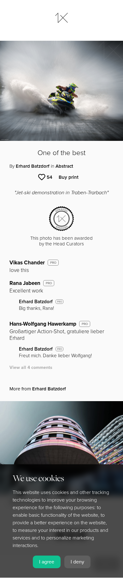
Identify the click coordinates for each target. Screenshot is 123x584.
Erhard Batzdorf (33, 166)
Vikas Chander (27, 262)
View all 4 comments (30, 367)
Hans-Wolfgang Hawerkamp (42, 324)
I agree (46, 562)
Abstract (64, 166)
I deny (77, 562)
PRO (53, 263)
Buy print (69, 177)
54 (49, 177)
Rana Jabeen (24, 283)
